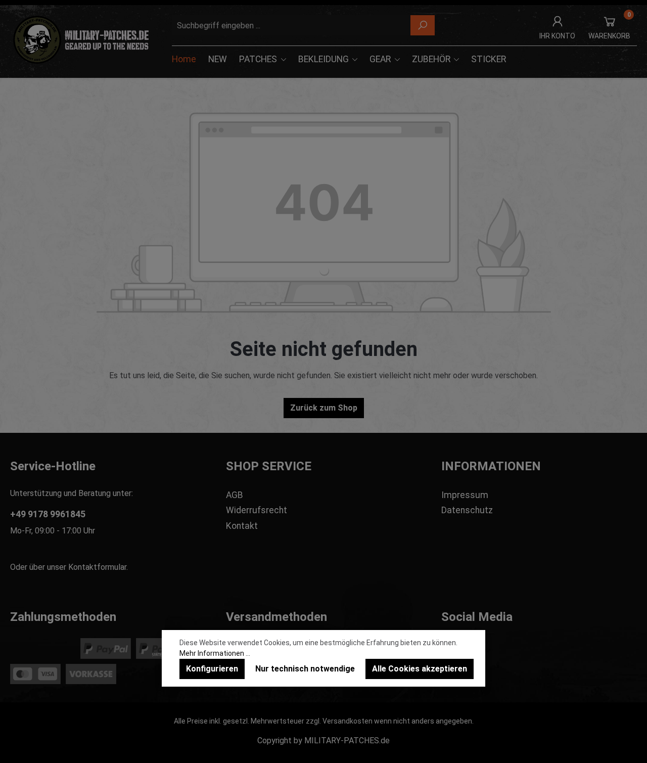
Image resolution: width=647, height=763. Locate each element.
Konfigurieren (212, 669)
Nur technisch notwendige (305, 669)
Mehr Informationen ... (214, 653)
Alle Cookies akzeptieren (419, 669)
